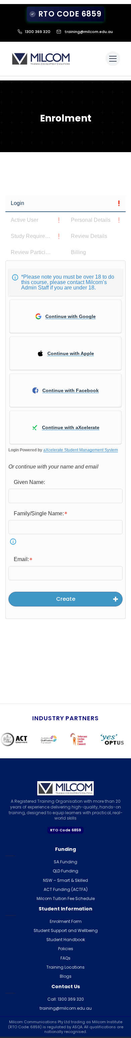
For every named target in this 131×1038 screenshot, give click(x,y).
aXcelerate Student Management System (80, 450)
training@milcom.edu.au (88, 31)
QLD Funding (65, 871)
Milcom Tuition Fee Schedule (66, 898)
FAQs (65, 958)
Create (65, 599)
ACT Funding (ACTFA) (66, 889)
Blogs (66, 976)
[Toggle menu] (112, 58)
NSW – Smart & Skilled (65, 880)
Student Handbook (65, 939)
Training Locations (65, 967)
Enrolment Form (66, 921)
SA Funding (65, 862)
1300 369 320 (37, 31)
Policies (65, 949)
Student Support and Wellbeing (66, 930)
